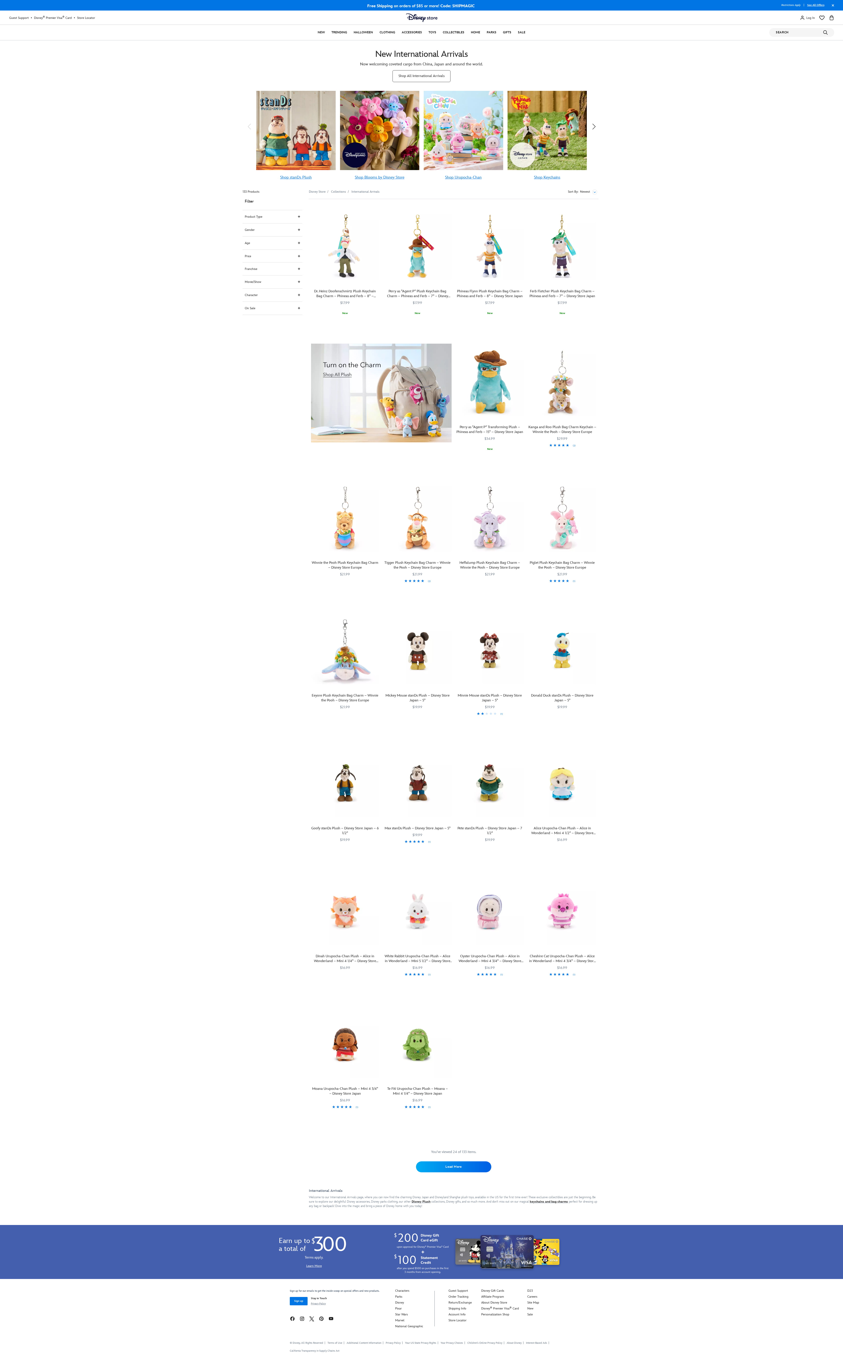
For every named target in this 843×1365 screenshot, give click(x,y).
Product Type (253, 217)
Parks (491, 32)
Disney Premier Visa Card (53, 18)
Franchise (251, 269)
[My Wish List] (822, 17)
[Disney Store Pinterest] (321, 1318)
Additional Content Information (364, 1343)
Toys (432, 32)
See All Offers (815, 5)
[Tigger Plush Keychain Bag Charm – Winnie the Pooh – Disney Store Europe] (418, 518)
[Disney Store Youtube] (331, 1318)
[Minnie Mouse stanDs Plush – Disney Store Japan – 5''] (490, 650)
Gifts (507, 32)
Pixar (398, 1308)
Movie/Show (253, 282)
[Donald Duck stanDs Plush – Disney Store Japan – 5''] (562, 650)
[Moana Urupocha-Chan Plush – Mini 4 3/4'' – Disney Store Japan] (345, 1044)
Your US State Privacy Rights (420, 1343)
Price (248, 256)
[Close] (832, 7)
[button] (249, 126)
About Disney (514, 1343)
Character (251, 295)
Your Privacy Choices (452, 1343)
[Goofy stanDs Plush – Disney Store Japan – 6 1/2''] (345, 783)
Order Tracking (458, 1297)
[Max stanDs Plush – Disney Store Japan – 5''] (418, 783)
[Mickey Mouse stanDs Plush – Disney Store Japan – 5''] (418, 650)
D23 (530, 1291)
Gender (250, 230)
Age (247, 243)
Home (475, 32)
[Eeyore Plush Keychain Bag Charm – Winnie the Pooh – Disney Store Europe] (345, 650)
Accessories (412, 32)
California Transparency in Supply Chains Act (314, 1350)
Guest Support (19, 18)
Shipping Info (457, 1308)
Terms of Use (335, 1343)
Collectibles (453, 32)
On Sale (250, 308)
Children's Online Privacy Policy (484, 1343)
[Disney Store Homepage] (422, 17)
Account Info (457, 1314)
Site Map (533, 1302)
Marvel (399, 1320)
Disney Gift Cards (492, 1291)
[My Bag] (831, 17)
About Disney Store (494, 1302)
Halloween (363, 32)
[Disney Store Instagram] (302, 1318)
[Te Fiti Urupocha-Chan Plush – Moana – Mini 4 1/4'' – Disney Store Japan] (418, 1044)
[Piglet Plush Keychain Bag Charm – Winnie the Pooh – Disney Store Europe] (562, 518)
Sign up (298, 1301)
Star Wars (401, 1314)
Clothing (387, 32)
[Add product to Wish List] (376, 208)
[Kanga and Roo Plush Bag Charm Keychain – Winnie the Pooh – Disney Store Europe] (562, 382)
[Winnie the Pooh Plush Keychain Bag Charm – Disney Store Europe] (345, 518)
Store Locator (86, 18)
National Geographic (409, 1326)
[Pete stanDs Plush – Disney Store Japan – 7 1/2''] (490, 783)
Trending (339, 32)
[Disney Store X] (311, 1318)
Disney (399, 1302)
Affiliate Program (492, 1297)
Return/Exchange (460, 1302)
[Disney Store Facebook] (292, 1318)
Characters (402, 1291)
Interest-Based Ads (536, 1343)
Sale (521, 32)
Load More (453, 1167)
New (321, 32)
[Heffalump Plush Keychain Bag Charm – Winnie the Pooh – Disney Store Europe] (490, 518)
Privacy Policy (318, 1303)
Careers (532, 1297)
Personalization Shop (495, 1314)
